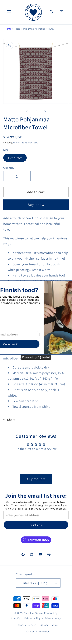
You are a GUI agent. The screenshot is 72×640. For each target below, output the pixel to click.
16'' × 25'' (15, 158)
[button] (9, 12)
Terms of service (27, 625)
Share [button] (11, 420)
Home (8, 28)
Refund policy (32, 618)
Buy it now (36, 204)
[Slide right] (45, 111)
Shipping (7, 142)
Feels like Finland (34, 613)
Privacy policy (53, 618)
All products (36, 479)
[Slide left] (27, 111)
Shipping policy (50, 625)
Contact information (38, 631)
